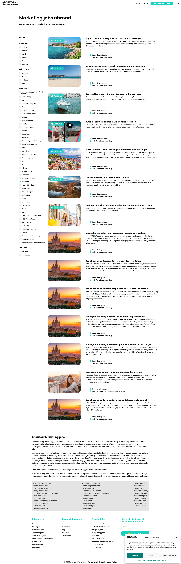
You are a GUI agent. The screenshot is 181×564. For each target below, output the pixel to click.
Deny (152, 555)
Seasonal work (37, 544)
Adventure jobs (28, 97)
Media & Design (28, 185)
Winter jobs (36, 527)
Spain (24, 83)
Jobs (138, 3)
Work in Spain (87, 498)
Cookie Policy (142, 560)
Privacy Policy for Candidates (156, 560)
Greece (25, 76)
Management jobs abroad (92, 483)
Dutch (24, 54)
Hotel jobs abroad (40, 503)
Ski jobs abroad (39, 498)
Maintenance (27, 171)
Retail (24, 208)
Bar (23, 100)
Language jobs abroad (42, 508)
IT (22, 164)
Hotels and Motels (29, 154)
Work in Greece (140, 486)
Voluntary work (38, 541)
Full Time (25, 251)
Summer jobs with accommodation (96, 493)
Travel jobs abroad (89, 488)
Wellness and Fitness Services (33, 242)
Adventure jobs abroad (42, 483)
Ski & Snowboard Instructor (32, 215)
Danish (24, 50)
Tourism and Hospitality (31, 236)
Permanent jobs (38, 530)
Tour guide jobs (97, 544)
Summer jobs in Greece (91, 491)
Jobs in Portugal (88, 506)
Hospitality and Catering (31, 141)
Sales (24, 212)
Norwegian (26, 64)
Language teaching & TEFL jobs (103, 541)
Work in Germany (141, 491)
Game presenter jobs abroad (45, 501)
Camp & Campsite (29, 103)
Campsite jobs (97, 530)
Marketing (25, 181)
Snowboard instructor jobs (42, 538)
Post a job (65, 533)
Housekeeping (27, 158)
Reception (26, 202)
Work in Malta (87, 508)
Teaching (25, 225)
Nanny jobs (26, 188)
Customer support (29, 113)
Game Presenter (28, 127)
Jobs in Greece (140, 488)
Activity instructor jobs (100, 524)
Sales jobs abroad (40, 496)
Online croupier (27, 192)
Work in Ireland (140, 501)
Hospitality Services (29, 144)
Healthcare (26, 134)
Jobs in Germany (141, 493)
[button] (177, 537)
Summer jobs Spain (89, 496)
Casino (24, 107)
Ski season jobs (38, 533)
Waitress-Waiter (28, 239)
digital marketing (138, 458)
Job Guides (36, 547)
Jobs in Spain (87, 501)
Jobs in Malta (139, 483)
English (24, 57)
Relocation (66, 527)
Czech (24, 47)
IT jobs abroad (39, 506)
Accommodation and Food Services (31, 92)
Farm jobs (95, 536)
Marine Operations (29, 178)
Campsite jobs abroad (42, 488)
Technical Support (29, 229)
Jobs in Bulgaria (140, 498)
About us (65, 524)
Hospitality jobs (98, 538)
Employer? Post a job (162, 3)
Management (27, 175)
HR (23, 161)
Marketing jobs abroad (91, 486)
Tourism (25, 232)
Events (24, 124)
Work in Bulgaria (140, 496)
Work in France (140, 503)
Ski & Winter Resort (29, 219)
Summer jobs (37, 524)
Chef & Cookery (28, 110)
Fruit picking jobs (98, 533)
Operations (26, 195)
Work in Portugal (88, 503)
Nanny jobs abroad (40, 491)
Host (23, 147)
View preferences (170, 555)
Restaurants (26, 205)
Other (24, 198)
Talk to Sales (67, 536)
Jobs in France (140, 506)
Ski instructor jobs (39, 536)
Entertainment (27, 120)
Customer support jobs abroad (45, 493)
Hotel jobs (26, 151)
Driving (24, 117)
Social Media (26, 222)
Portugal (25, 80)
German (25, 61)
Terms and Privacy (96, 562)
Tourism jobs (96, 547)
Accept (135, 555)
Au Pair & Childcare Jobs (101, 527)
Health (24, 130)
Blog (146, 3)
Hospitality (26, 137)
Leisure (24, 168)
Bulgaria (25, 73)
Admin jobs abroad (40, 486)
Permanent (26, 255)
